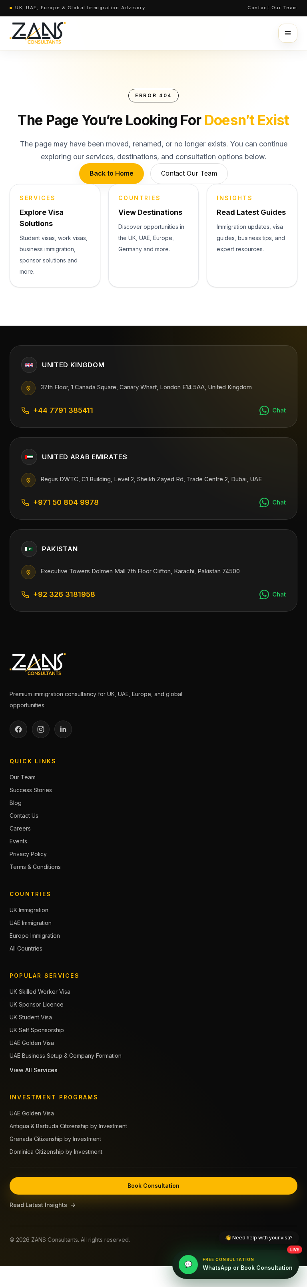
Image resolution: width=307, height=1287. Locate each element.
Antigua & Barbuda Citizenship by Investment (68, 1126)
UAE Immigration (31, 922)
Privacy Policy (28, 854)
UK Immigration (29, 910)
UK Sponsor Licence (37, 1004)
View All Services (34, 1070)
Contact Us (24, 815)
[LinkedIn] (63, 729)
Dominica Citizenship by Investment (56, 1151)
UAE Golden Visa (32, 1042)
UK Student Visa (31, 1017)
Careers (20, 828)
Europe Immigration (35, 935)
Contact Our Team (272, 7)
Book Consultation (153, 1185)
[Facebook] (18, 729)
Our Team (23, 777)
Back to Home (112, 173)
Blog (16, 802)
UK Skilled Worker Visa (40, 991)
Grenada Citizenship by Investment (55, 1138)
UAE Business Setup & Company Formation (66, 1055)
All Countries (26, 948)
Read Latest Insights (43, 1204)
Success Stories (31, 790)
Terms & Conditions (35, 866)
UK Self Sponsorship (37, 1030)
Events (18, 841)
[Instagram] (41, 729)
